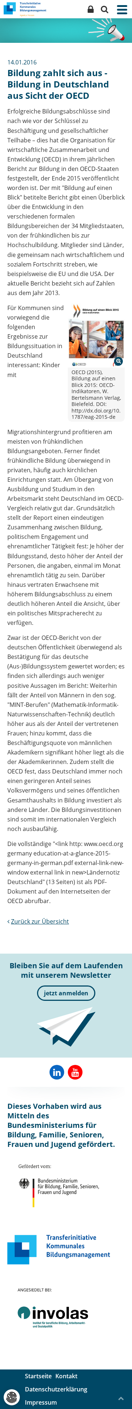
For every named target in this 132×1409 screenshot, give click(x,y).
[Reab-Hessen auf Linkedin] (57, 1072)
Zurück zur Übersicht (40, 921)
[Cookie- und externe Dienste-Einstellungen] (12, 1397)
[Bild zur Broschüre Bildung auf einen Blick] (96, 335)
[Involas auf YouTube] (75, 1072)
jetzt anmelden (66, 993)
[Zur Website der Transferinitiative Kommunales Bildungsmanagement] (58, 1249)
